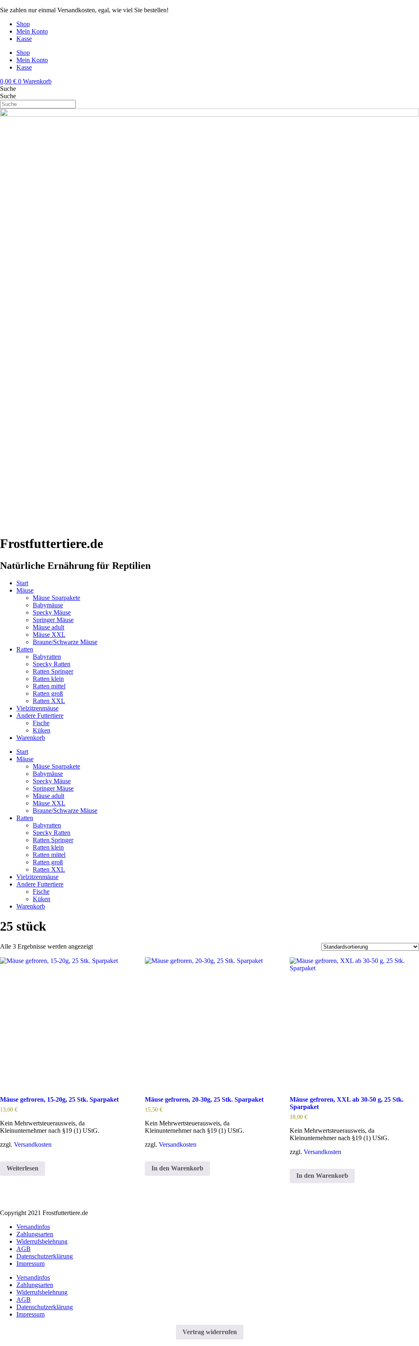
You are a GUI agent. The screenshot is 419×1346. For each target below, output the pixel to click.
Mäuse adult (48, 627)
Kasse (24, 38)
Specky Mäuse (52, 612)
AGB (23, 1248)
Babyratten (47, 656)
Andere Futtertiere (39, 715)
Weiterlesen (22, 1168)
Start (22, 582)
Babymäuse (48, 605)
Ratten (24, 649)
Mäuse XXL (49, 634)
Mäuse (25, 590)
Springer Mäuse (53, 619)
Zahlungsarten (34, 1234)
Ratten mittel (49, 686)
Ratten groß (48, 693)
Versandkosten (33, 1144)
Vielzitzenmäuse (37, 708)
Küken (41, 730)
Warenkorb (30, 737)
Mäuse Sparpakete (56, 597)
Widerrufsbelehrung (42, 1241)
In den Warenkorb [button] (177, 1168)
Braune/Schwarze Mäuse (65, 641)
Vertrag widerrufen (209, 1331)
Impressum (30, 1263)
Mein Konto (32, 31)
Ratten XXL (49, 700)
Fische (41, 722)
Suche (8, 88)
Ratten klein (48, 678)
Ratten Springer (53, 671)
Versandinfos (33, 1226)
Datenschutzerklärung (44, 1256)
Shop (23, 23)
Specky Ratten (51, 664)
